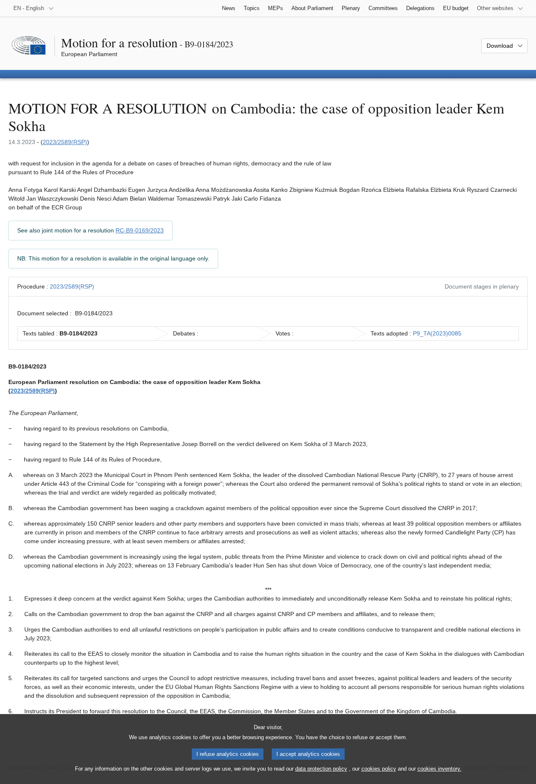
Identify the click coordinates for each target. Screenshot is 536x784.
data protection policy (321, 769)
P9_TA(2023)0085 (437, 333)
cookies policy (378, 769)
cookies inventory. (439, 769)
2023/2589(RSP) (65, 142)
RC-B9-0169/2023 (140, 230)
